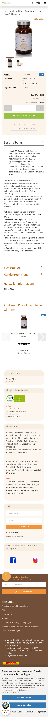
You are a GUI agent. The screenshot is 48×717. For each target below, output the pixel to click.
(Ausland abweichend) (30, 84)
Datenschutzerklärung (10, 692)
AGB (4, 610)
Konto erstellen (12, 532)
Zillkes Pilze (39, 19)
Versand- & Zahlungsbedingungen (16, 622)
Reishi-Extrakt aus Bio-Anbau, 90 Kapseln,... (24, 335)
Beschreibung (13, 142)
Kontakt (5, 618)
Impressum (7, 614)
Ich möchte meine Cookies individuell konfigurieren (24, 712)
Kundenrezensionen (17, 274)
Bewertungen (13, 267)
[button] (8, 108)
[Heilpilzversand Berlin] (5, 3)
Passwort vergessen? (15, 536)
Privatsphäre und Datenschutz (15, 606)
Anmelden (24, 526)
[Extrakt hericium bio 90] (24, 37)
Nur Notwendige (24, 705)
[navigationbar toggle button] (45, 3)
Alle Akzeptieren (24, 697)
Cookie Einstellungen (11, 630)
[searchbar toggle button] (32, 3)
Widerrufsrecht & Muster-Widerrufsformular (21, 626)
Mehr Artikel (11, 381)
